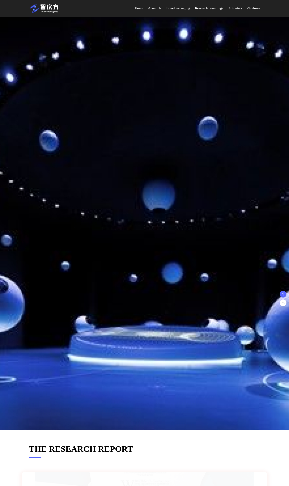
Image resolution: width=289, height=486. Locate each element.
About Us (154, 8)
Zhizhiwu (253, 8)
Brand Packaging (178, 8)
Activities (235, 8)
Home (139, 8)
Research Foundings (209, 8)
